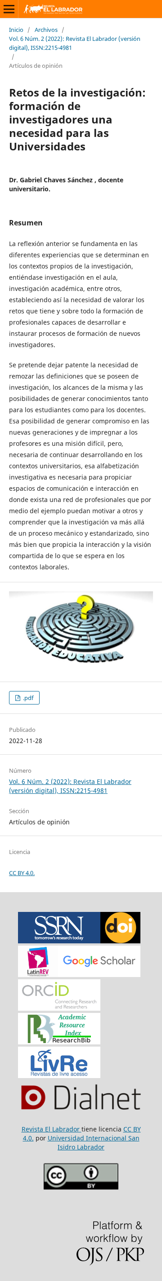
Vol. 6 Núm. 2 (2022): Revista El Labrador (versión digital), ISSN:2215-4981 (74, 43)
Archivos (46, 30)
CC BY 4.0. (22, 873)
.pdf (27, 698)
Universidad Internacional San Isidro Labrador (94, 1142)
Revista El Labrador (51, 1129)
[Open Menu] (9, 9)
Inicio (16, 30)
